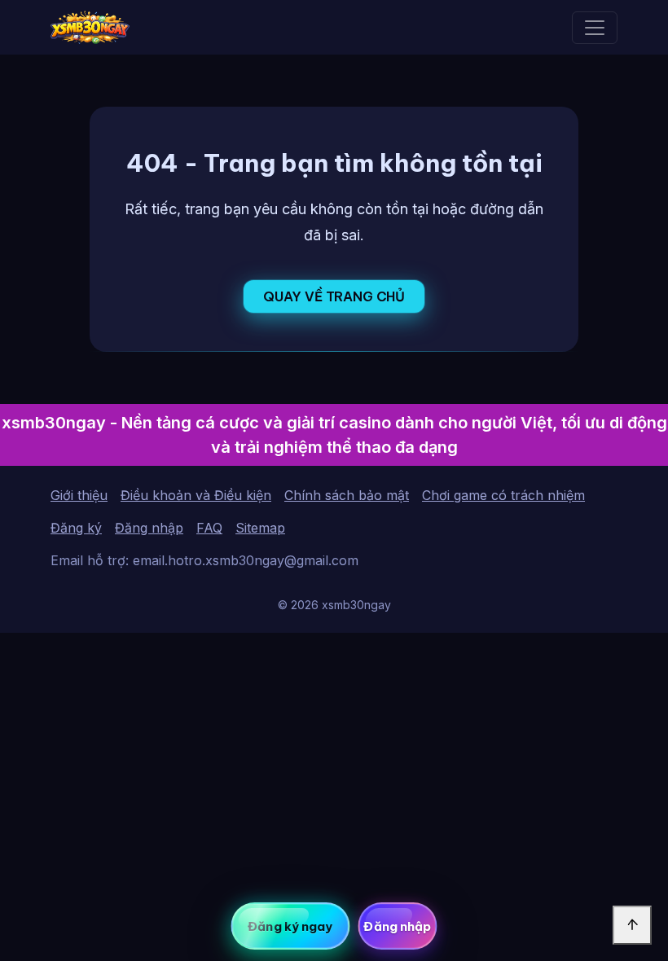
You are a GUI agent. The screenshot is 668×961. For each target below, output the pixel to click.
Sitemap (260, 528)
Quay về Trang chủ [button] (334, 296)
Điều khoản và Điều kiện (196, 495)
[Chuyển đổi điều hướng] (594, 27)
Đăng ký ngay (290, 926)
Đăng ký (76, 528)
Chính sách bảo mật (346, 495)
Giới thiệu (79, 495)
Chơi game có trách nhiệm (503, 495)
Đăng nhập (149, 528)
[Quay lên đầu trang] (632, 925)
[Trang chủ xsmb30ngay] (90, 27)
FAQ (209, 528)
